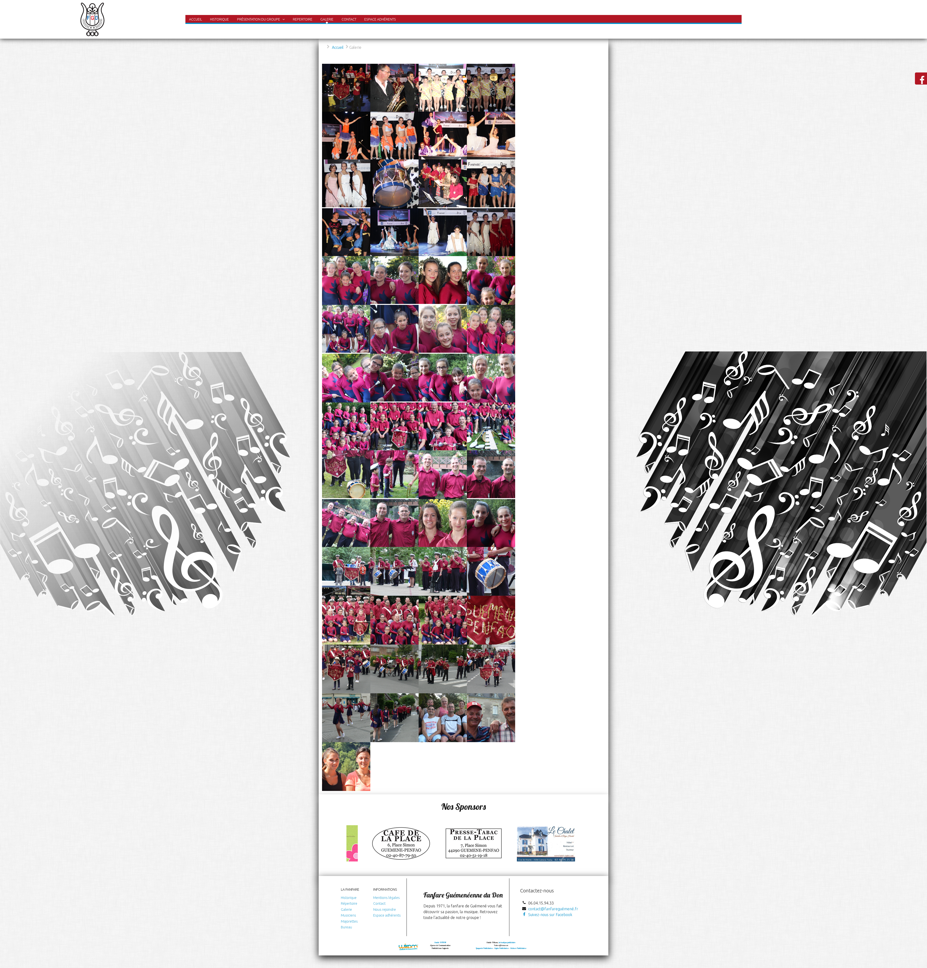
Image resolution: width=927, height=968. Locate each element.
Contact (379, 903)
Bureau (346, 927)
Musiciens (348, 915)
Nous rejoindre (384, 909)
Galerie (346, 909)
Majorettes (349, 921)
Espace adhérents (387, 915)
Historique (349, 898)
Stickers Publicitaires (518, 948)
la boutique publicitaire (507, 942)
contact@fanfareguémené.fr (553, 909)
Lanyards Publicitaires (484, 948)
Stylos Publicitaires (501, 948)
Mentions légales (386, 898)
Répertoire (349, 903)
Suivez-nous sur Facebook (550, 914)
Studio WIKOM (440, 942)
